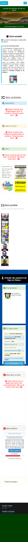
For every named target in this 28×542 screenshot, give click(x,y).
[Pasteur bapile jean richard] (14, 262)
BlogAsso (4, 3)
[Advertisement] (14, 528)
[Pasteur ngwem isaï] (14, 254)
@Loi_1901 (4, 508)
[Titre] (14, 217)
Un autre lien (14, 363)
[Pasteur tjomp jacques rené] (14, 247)
